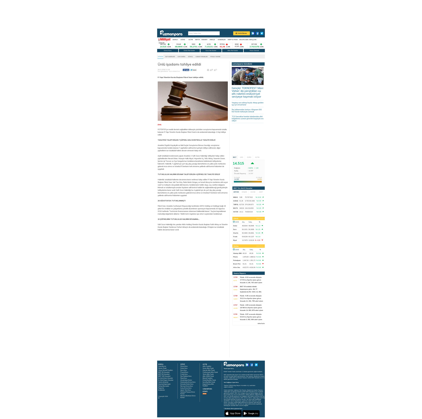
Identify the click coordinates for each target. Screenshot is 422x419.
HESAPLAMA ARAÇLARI (247, 39)
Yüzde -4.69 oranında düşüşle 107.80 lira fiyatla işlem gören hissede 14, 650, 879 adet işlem (251, 307)
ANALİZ (212, 39)
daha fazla (259, 218)
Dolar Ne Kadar (189, 50)
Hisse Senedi (254, 50)
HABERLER (222, 39)
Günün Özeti (162, 368)
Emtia (236, 246)
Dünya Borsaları (163, 386)
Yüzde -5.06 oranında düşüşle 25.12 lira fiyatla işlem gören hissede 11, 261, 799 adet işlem (251, 298)
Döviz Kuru (168, 50)
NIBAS (235, 197)
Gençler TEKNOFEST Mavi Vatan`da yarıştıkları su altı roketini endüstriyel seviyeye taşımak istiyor (247, 92)
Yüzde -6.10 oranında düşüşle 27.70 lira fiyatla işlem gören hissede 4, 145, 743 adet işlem (251, 279)
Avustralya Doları (186, 380)
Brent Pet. (237, 264)
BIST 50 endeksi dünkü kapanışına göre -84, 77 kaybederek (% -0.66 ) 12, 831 (250, 289)
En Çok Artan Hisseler (165, 378)
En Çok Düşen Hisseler (165, 380)
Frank (235, 236)
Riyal (235, 240)
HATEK (235, 212)
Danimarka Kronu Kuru (188, 382)
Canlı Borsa (162, 366)
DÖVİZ (183, 39)
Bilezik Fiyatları (208, 378)
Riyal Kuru (183, 378)
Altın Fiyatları (207, 366)
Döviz (236, 218)
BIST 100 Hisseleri (164, 376)
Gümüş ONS (237, 253)
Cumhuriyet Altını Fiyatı (210, 372)
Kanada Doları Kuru (186, 384)
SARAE (235, 201)
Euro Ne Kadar (211, 50)
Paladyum (237, 260)
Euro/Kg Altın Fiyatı (209, 382)
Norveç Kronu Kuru (186, 386)
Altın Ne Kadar (232, 50)
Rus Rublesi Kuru (186, 376)
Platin (235, 257)
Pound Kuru (184, 372)
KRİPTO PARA (233, 39)
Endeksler (161, 390)
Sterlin (235, 233)
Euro (234, 229)
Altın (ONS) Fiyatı (208, 376)
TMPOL (235, 204)
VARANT (204, 39)
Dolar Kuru (183, 368)
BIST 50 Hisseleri (164, 374)
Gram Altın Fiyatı (208, 368)
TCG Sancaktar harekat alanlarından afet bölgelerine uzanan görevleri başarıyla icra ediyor (247, 118)
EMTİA (197, 39)
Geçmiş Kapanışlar (164, 384)
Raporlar (161, 388)
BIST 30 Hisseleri (164, 372)
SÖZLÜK (162, 43)
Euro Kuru (183, 370)
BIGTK (235, 208)
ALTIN (190, 39)
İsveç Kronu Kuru (186, 388)
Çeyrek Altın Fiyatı (209, 370)
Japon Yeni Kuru (185, 390)
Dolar (235, 226)
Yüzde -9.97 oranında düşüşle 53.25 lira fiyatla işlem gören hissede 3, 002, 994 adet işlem (251, 316)
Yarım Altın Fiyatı (208, 374)
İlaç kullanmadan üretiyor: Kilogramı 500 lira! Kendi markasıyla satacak (247, 111)
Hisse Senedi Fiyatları (165, 370)
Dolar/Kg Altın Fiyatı (209, 380)
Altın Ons (236, 267)
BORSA (175, 39)
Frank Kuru (184, 374)
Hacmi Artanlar (163, 382)
